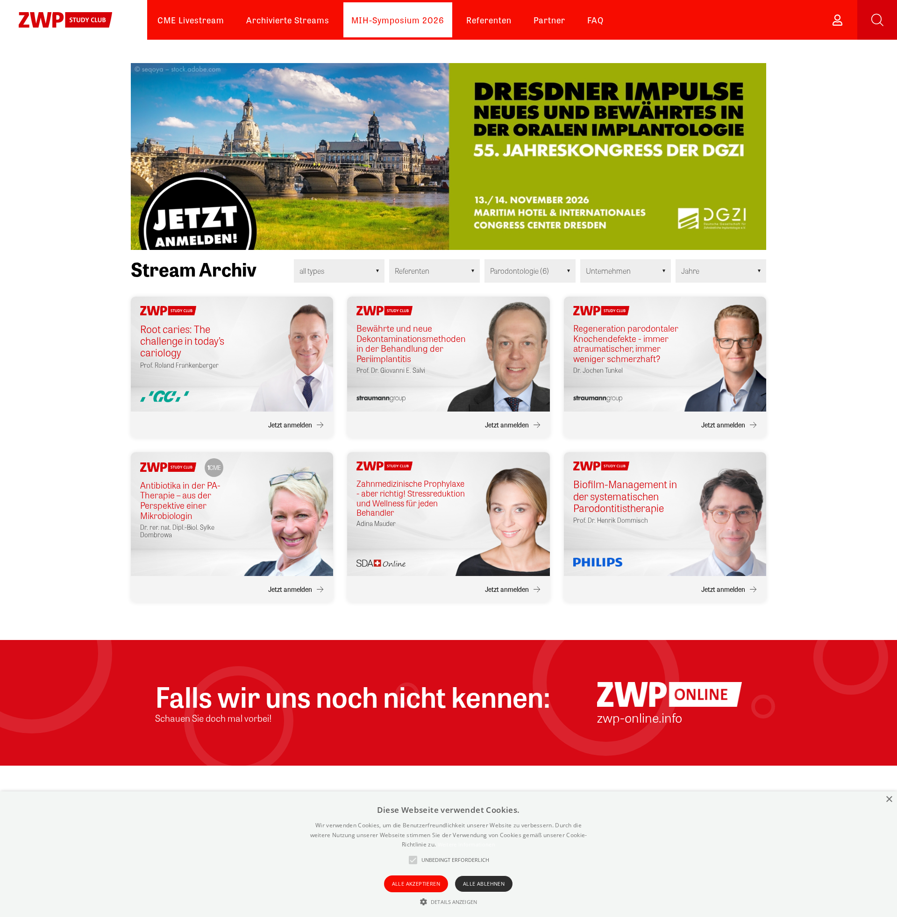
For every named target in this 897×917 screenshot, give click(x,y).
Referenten (489, 20)
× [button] (888, 799)
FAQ (595, 20)
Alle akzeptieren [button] (416, 883)
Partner (549, 20)
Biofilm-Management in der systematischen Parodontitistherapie (625, 496)
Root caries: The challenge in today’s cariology (182, 341)
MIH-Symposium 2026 (397, 20)
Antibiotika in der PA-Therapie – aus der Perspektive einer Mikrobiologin (180, 500)
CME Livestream (190, 20)
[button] (448, 901)
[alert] (448, 854)
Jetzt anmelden (290, 425)
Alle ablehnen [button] (484, 883)
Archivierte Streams (287, 20)
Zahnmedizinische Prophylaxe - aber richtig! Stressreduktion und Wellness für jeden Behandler (410, 497)
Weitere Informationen (466, 844)
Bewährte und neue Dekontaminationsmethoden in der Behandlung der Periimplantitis (411, 343)
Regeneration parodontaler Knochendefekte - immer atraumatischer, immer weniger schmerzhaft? (625, 343)
